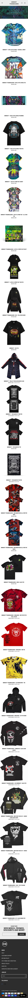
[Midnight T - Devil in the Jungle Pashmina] (14, 100)
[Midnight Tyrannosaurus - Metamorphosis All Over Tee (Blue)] (14, 532)
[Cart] (24, 2)
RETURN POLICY (5, 958)
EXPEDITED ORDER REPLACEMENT (10, 969)
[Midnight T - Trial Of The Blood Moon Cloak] (14, 366)
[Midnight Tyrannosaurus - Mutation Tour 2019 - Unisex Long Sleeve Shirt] (14, 801)
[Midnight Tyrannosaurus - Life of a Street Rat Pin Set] (14, 234)
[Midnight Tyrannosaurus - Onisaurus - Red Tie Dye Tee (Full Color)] (14, 600)
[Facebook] (2, 984)
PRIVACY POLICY (5, 963)
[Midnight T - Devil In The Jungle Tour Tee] (14, 133)
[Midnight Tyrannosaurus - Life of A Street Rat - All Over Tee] (14, 199)
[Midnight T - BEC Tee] (14, 333)
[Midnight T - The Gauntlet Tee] (14, 432)
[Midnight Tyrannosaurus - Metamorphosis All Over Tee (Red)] (14, 498)
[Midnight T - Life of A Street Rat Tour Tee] (14, 267)
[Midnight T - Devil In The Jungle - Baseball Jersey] (14, 34)
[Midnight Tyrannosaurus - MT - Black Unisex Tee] (14, 903)
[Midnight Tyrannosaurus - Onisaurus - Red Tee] (14, 634)
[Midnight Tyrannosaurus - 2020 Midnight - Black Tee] (14, 768)
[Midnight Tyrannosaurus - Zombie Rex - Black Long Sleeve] (14, 733)
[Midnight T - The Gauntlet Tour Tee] (14, 399)
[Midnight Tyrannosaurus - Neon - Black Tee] (14, 567)
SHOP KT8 (4, 966)
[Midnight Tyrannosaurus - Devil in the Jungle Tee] (14, 67)
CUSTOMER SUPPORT (7, 955)
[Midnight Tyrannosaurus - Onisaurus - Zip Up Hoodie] (14, 700)
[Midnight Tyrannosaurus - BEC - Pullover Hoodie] (14, 300)
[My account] (21, 2)
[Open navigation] (3, 2)
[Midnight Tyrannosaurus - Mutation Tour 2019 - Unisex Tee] (14, 835)
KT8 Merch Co (7, 990)
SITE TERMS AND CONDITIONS (9, 961)
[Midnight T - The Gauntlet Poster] (14, 465)
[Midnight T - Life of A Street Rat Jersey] (14, 166)
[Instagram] (5, 984)
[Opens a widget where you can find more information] (23, 995)
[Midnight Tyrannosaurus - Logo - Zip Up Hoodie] (14, 870)
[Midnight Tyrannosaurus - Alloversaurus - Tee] (14, 667)
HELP (3, 953)
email (4, 976)
